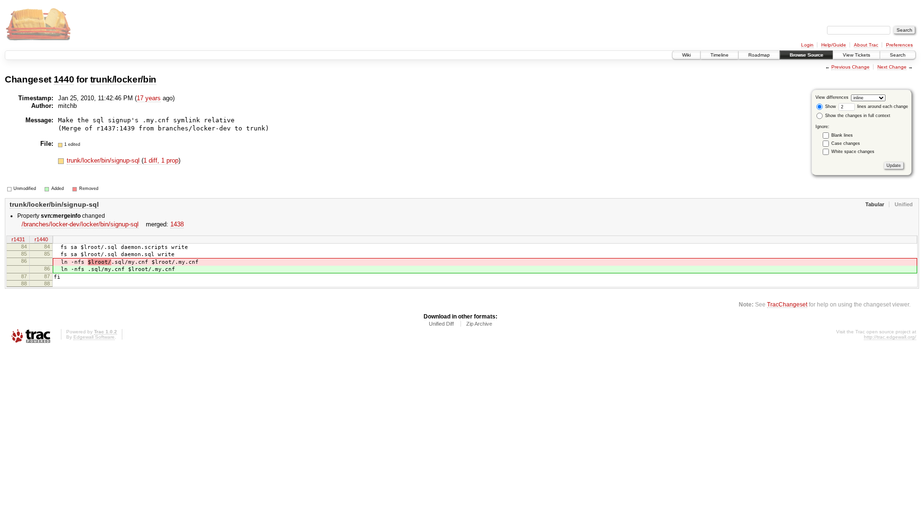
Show (830, 106)
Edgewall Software (94, 337)
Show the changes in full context (857, 115)
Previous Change (850, 67)
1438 (177, 224)
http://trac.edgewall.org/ (890, 337)
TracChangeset (787, 304)
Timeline (719, 55)
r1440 (41, 239)
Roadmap (759, 55)
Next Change (892, 67)
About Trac (866, 44)
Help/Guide (833, 44)
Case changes (845, 143)
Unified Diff (441, 324)
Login (807, 44)
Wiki (686, 55)
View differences (832, 97)
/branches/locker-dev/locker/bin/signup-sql (80, 224)
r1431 (18, 239)
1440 (64, 79)
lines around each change (882, 106)
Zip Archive (479, 324)
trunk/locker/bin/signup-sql (104, 160)
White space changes (852, 151)
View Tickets (856, 55)
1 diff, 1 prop (160, 160)
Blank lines (842, 135)
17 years (149, 98)
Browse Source (806, 55)
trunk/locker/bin (123, 79)
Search (898, 55)
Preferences (899, 44)
